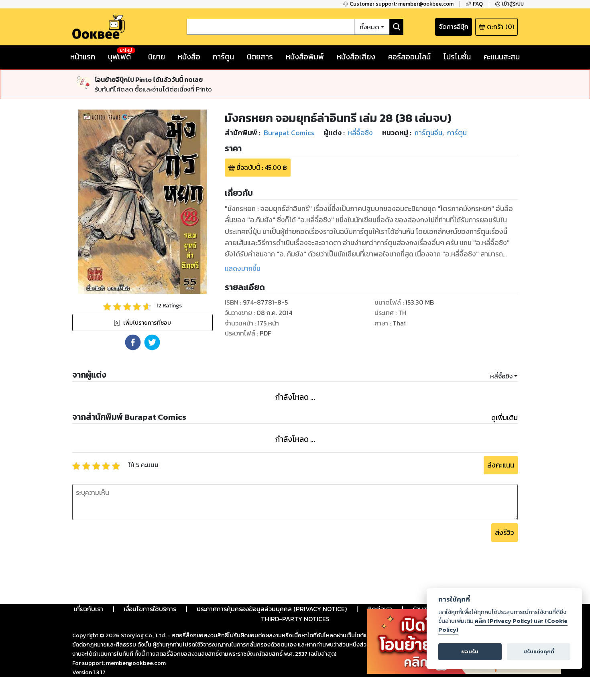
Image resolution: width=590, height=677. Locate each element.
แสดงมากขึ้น (242, 268)
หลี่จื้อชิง (501, 376)
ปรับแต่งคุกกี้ (538, 651)
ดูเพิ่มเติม (504, 418)
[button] (133, 342)
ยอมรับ (469, 651)
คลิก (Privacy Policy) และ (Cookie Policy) (503, 625)
